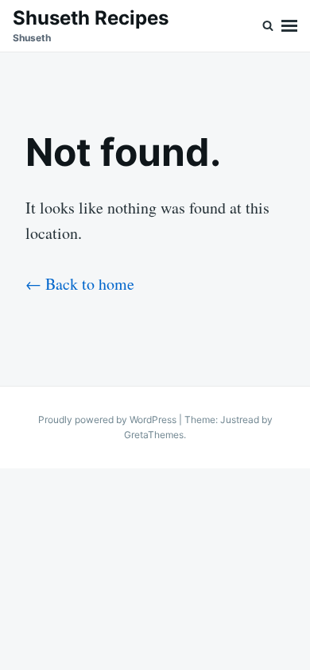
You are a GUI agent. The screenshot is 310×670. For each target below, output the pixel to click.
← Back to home (79, 284)
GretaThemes (154, 435)
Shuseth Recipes (91, 17)
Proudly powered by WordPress (108, 419)
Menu (289, 26)
